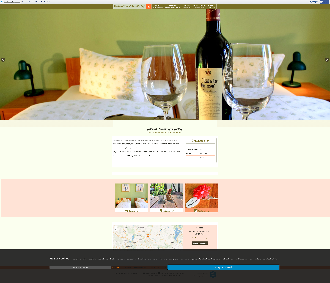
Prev (3, 60)
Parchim (24, 2)
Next (327, 60)
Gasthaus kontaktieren (199, 243)
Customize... (116, 267)
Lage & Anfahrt (199, 6)
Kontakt (211, 6)
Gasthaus (172, 6)
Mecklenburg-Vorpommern (12, 2)
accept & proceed (223, 267)
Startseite (148, 6)
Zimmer (158, 6)
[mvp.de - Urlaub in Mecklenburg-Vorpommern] (314, 2)
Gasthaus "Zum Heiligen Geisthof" (39, 2)
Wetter (187, 6)
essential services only (80, 267)
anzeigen (200, 238)
